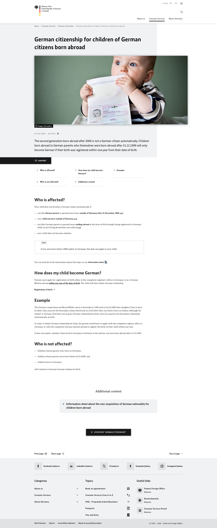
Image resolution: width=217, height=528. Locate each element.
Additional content (86, 182)
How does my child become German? (90, 172)
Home (36, 26)
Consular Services (157, 19)
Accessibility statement (66, 523)
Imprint (52, 523)
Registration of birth (43, 289)
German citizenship (66, 26)
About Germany (176, 18)
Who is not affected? (49, 182)
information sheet (96, 262)
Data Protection (40, 523)
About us (141, 18)
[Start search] (181, 10)
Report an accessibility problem (89, 523)
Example (120, 170)
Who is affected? (47, 170)
